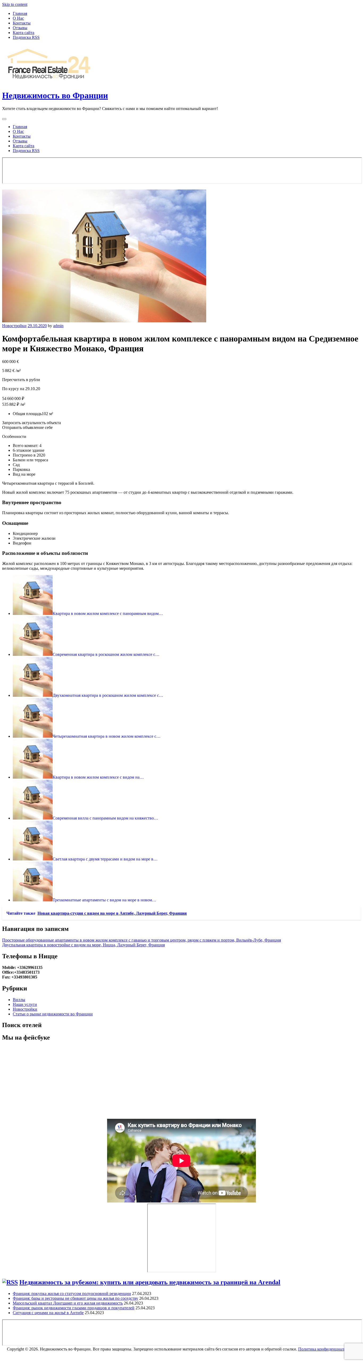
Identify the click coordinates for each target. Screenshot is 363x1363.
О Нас (18, 18)
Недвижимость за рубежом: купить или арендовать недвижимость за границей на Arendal (149, 1282)
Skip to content (14, 4)
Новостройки (14, 325)
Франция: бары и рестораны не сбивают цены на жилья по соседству (75, 1298)
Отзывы (20, 28)
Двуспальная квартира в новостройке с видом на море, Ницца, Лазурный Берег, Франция (83, 945)
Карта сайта (23, 32)
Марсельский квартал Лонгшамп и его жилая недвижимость (68, 1303)
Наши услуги (25, 1004)
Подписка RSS (26, 37)
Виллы (19, 999)
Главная (20, 13)
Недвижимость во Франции (55, 95)
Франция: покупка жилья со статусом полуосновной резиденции (72, 1293)
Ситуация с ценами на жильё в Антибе (48, 1312)
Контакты (22, 23)
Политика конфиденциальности (327, 1349)
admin (58, 325)
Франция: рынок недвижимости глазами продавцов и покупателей (73, 1308)
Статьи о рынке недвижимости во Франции (53, 1014)
